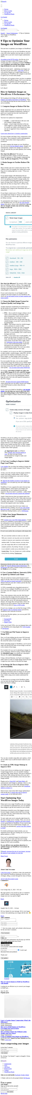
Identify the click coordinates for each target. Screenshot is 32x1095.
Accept (16, 559)
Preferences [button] (18, 553)
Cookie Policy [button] (5, 551)
